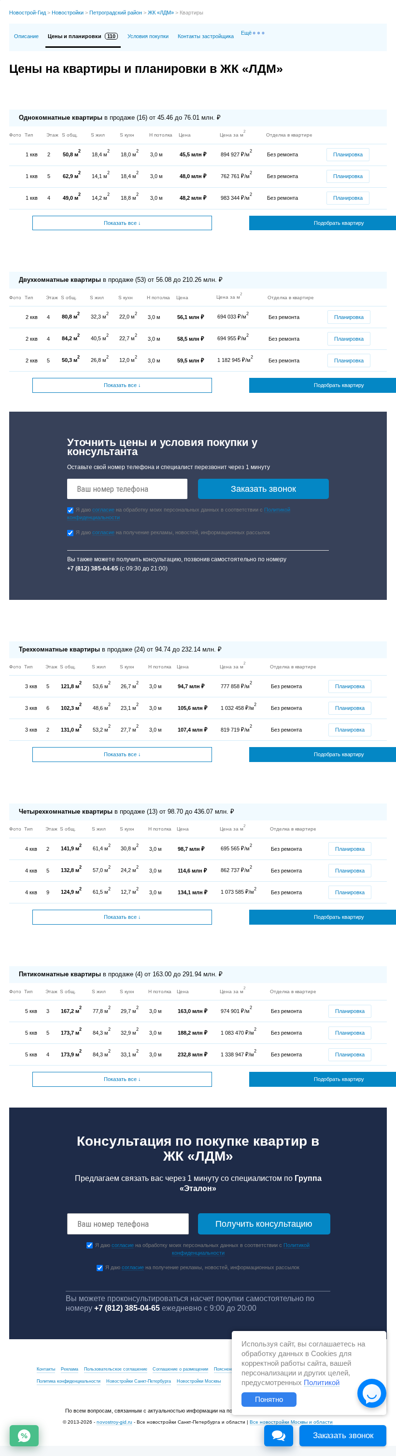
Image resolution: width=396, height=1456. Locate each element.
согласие (103, 510)
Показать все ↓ (122, 223)
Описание (26, 36)
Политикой (321, 1383)
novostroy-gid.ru (114, 1422)
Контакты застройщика (206, 36)
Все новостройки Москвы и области (291, 1422)
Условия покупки (148, 36)
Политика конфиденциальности (68, 1381)
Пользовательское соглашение (115, 1369)
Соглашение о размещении (180, 1369)
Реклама (69, 1369)
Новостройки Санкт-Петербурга (138, 1381)
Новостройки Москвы (199, 1381)
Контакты (46, 1369)
